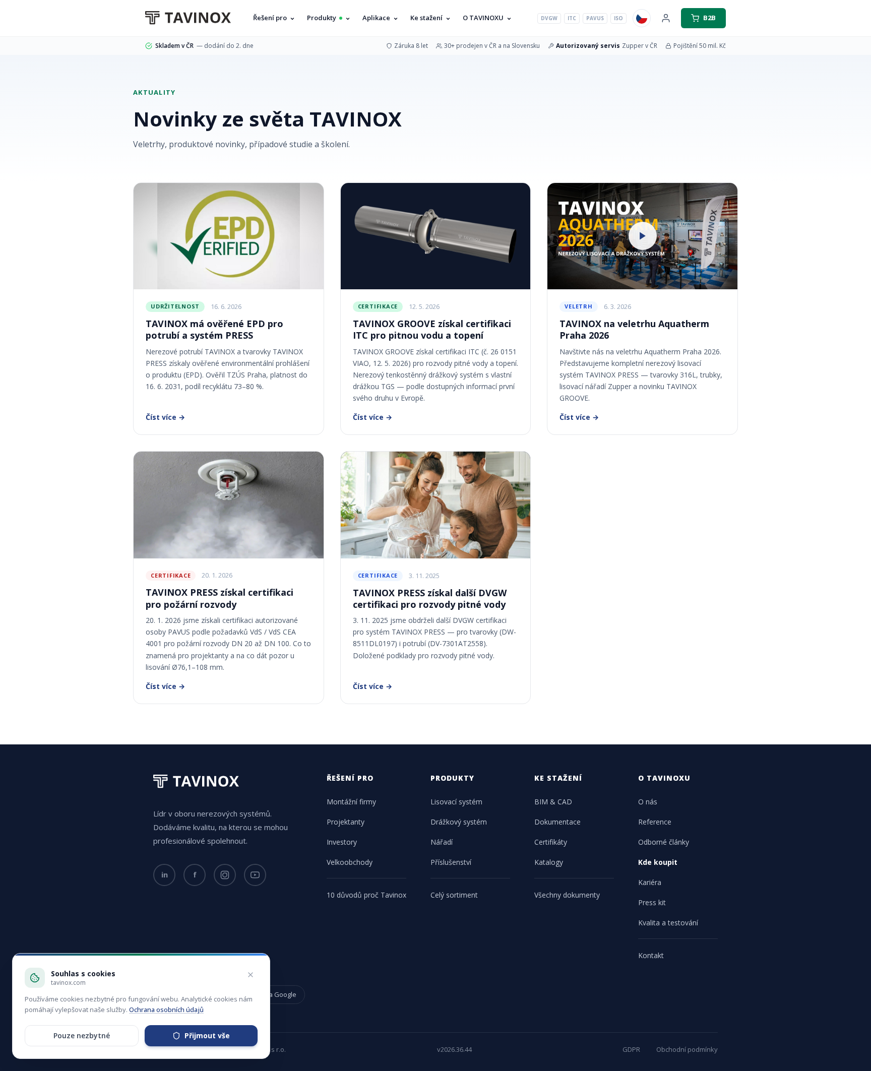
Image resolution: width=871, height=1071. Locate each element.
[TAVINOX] (188, 18)
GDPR (631, 1049)
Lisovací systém (456, 801)
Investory (342, 842)
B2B (709, 17)
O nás (647, 801)
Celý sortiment (454, 895)
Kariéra (649, 882)
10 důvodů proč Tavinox (366, 895)
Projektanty (345, 822)
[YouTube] (255, 875)
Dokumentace (557, 822)
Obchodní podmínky (687, 1049)
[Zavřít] (250, 975)
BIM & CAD (553, 801)
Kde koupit (657, 862)
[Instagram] (225, 875)
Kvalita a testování (668, 922)
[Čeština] (642, 18)
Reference (654, 822)
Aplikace (376, 17)
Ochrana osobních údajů (166, 1009)
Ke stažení (426, 17)
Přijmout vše (207, 1035)
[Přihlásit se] (666, 18)
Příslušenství (450, 862)
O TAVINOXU (483, 17)
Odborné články (663, 842)
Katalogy (548, 862)
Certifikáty (550, 842)
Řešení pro (270, 17)
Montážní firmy (351, 801)
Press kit (652, 902)
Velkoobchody (349, 862)
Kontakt (651, 955)
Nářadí (441, 842)
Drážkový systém (458, 822)
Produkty (321, 17)
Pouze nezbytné (81, 1035)
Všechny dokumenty (567, 895)
